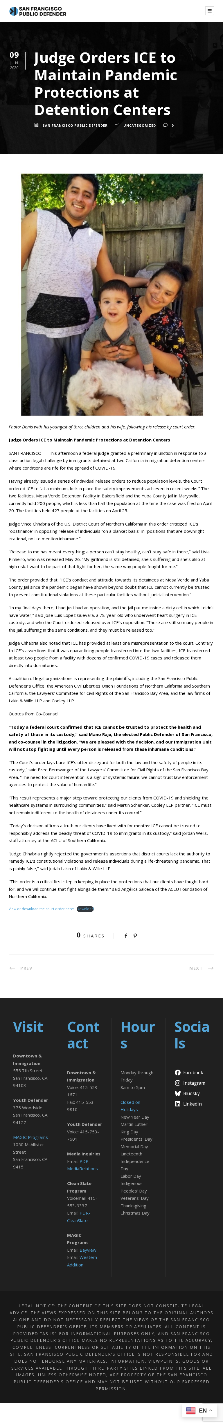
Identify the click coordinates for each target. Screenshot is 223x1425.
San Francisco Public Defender (75, 125)
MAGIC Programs (30, 1137)
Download (85, 908)
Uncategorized (139, 125)
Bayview (88, 1250)
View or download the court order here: (41, 908)
